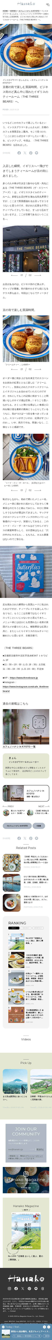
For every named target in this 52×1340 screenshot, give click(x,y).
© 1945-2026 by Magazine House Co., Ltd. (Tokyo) (26, 1316)
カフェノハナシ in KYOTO (29, 11)
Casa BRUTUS (21, 1321)
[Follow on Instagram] (9, 1288)
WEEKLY (26, 928)
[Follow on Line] (36, 1288)
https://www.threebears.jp (24, 678)
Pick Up (25, 1063)
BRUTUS (12, 1321)
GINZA (38, 1321)
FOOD (5, 109)
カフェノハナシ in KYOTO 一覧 (19, 746)
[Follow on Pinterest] (29, 1288)
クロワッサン (31, 1321)
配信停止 (40, 1149)
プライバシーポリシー (34, 1156)
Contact (13, 1311)
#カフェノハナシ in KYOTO (17, 826)
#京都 (39, 826)
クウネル (45, 1321)
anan (6, 1321)
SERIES (13, 11)
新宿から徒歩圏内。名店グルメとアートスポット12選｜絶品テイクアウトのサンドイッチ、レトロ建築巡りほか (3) (29, 1331)
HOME (5, 11)
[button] (14, 275)
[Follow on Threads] (42, 1288)
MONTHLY (38, 928)
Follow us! (26, 1188)
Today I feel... (13, 1327)
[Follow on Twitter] (22, 1288)
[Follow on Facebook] (16, 1288)
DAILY (14, 928)
